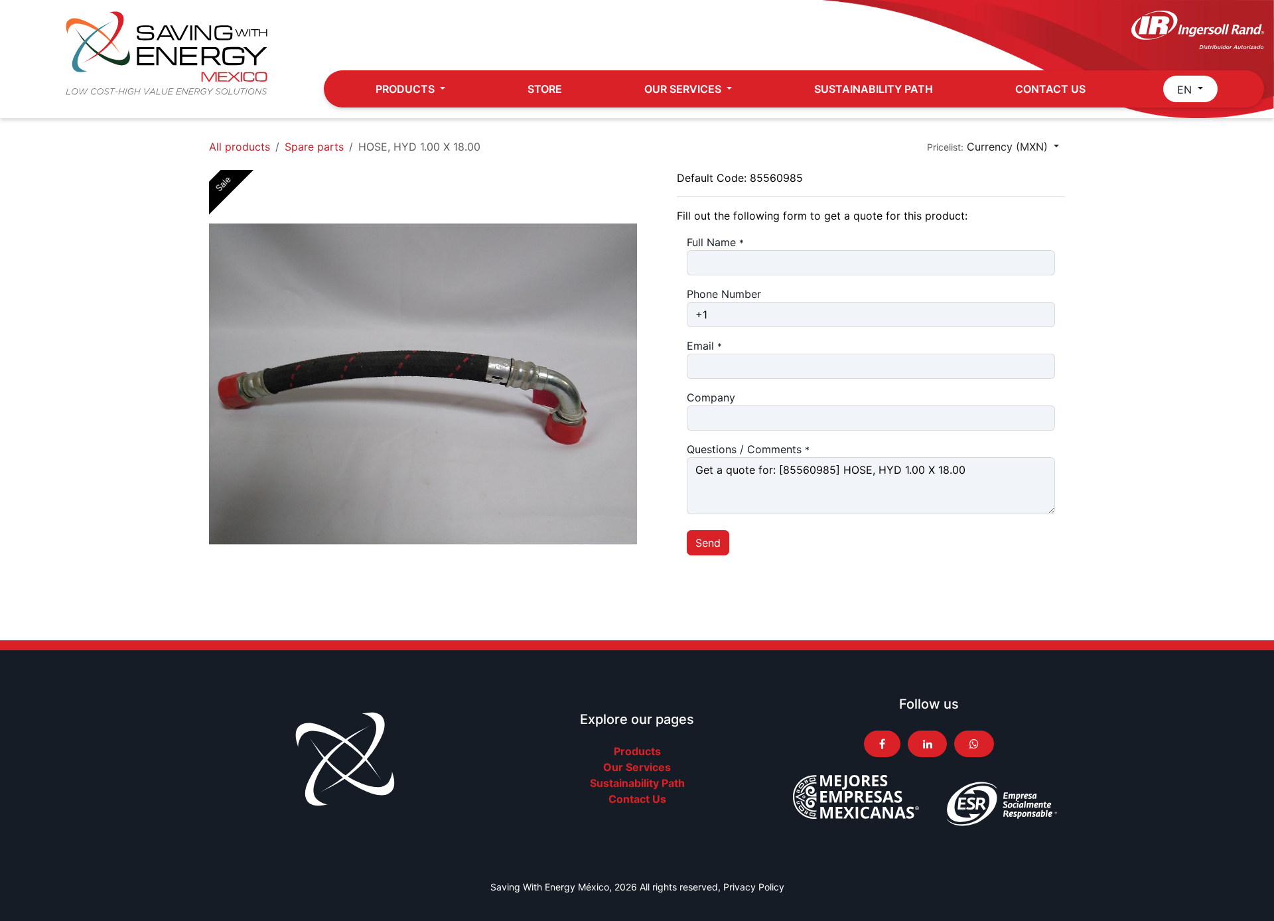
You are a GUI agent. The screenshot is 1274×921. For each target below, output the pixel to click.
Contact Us (637, 799)
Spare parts (314, 146)
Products (637, 751)
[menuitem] (410, 89)
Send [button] (708, 542)
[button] (993, 146)
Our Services (637, 767)
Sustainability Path (637, 783)
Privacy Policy (753, 886)
